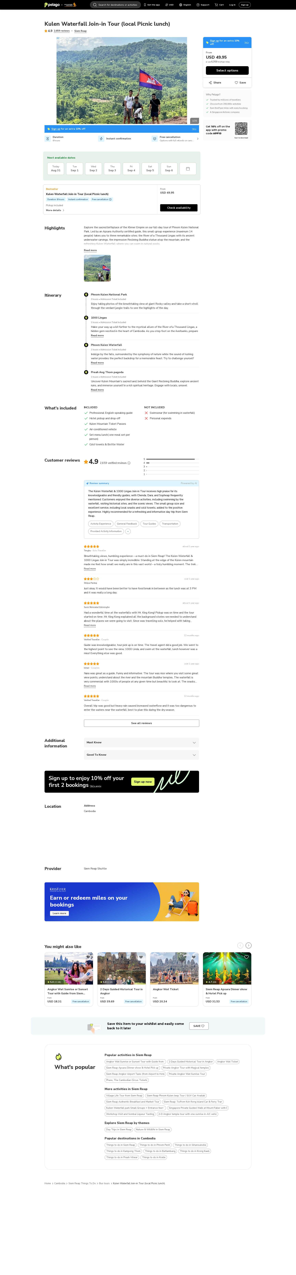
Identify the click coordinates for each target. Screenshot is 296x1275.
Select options (227, 70)
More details (53, 210)
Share (217, 83)
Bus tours (104, 1183)
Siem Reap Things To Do (82, 1183)
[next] (248, 945)
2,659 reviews (62, 30)
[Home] (60, 5)
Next (201, 81)
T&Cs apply (95, 786)
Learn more (59, 913)
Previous (42, 81)
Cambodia (59, 1183)
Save (242, 83)
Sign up (245, 4)
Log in (232, 4)
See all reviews (141, 723)
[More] (129, 463)
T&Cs (194, 129)
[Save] (88, 957)
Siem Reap (80, 31)
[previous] (240, 945)
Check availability (178, 208)
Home (48, 1183)
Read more (90, 250)
